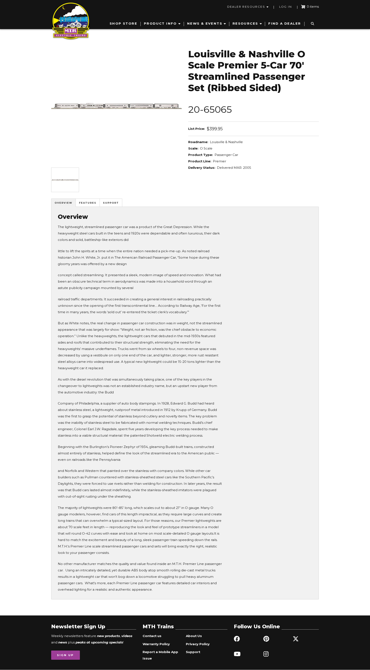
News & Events (204, 23)
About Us (194, 636)
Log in (285, 6)
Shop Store (123, 23)
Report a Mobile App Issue (160, 655)
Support (111, 202)
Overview (63, 202)
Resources (245, 23)
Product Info (160, 23)
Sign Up (65, 655)
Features (87, 202)
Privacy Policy (198, 644)
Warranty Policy (156, 644)
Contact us (152, 636)
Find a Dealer (284, 23)
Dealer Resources (246, 6)
